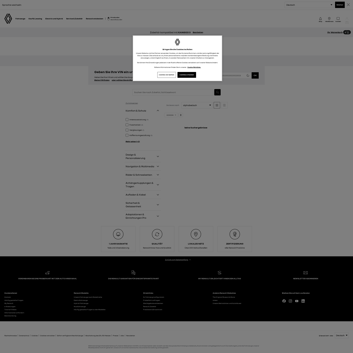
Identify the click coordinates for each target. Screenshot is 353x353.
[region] (177, 58)
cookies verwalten (166, 75)
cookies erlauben (187, 75)
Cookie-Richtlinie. (194, 67)
